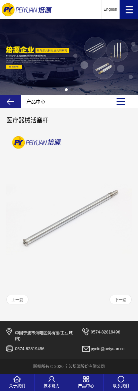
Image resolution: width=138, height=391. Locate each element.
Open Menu (129, 9)
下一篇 (121, 300)
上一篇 (17, 300)
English (110, 9)
